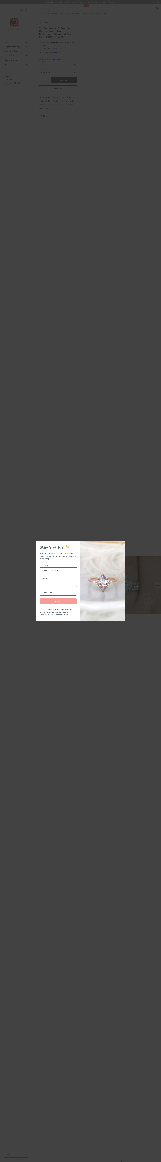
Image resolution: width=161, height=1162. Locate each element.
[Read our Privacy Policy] (75, 612)
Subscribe (58, 601)
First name (44, 565)
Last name (44, 578)
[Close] (122, 544)
